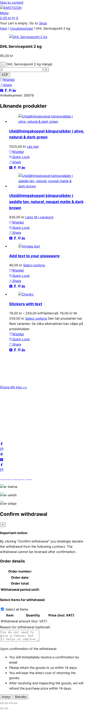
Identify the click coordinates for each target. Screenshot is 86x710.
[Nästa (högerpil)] (6, 708)
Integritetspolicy (12, 411)
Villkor (4, 416)
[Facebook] (6, 90)
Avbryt (6, 697)
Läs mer (33, 146)
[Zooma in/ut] (2, 703)
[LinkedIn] (14, 90)
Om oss (5, 401)
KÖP (5, 74)
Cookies (6, 421)
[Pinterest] (10, 90)
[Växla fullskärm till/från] (6, 703)
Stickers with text (25, 304)
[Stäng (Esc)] (15, 703)
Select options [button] (34, 265)
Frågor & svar (10, 427)
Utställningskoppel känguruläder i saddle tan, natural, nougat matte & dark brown (46, 201)
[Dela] (11, 703)
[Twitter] (2, 90)
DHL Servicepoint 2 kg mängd (29, 64)
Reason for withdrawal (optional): (25, 627)
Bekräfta (20, 697)
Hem (3, 28)
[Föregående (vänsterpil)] (2, 708)
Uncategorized (21, 28)
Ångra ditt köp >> (13, 387)
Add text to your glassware (34, 256)
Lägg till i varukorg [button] (39, 217)
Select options (36, 318)
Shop (43, 23)
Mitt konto (8, 406)
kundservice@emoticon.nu (20, 363)
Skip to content (11, 2)
